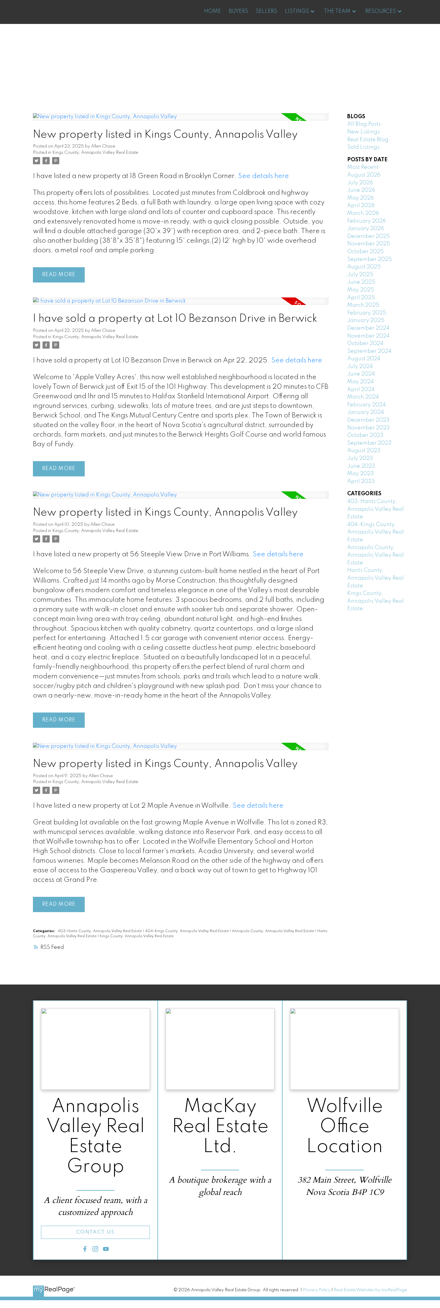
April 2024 (361, 389)
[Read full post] (181, 120)
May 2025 (360, 290)
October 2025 (365, 251)
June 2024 (361, 374)
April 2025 (361, 297)
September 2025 (369, 259)
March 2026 (363, 213)
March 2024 (363, 397)
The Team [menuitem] (337, 11)
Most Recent (362, 167)
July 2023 (360, 458)
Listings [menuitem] (297, 11)
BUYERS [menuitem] (238, 11)
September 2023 (369, 443)
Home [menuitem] (212, 11)
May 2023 (360, 473)
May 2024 (360, 382)
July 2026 (360, 183)
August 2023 (363, 450)
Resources (380, 11)
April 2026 (361, 205)
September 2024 (369, 351)
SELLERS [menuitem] (266, 11)
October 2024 (365, 343)
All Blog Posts (364, 124)
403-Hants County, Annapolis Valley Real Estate (100, 931)
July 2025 (360, 274)
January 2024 (365, 412)
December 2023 (368, 420)
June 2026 (361, 190)
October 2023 (365, 435)
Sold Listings (363, 147)
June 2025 (361, 282)
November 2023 (368, 428)
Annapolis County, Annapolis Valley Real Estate (273, 931)
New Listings (363, 132)
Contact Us (95, 1232)
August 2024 (363, 358)
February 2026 (366, 221)
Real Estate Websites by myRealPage (370, 1290)
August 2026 (363, 175)
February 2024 (366, 405)
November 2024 (368, 336)
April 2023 (361, 481)
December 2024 (368, 328)
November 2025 (368, 244)
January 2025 (365, 320)
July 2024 (360, 366)
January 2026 (365, 228)
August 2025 (364, 267)
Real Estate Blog (368, 139)
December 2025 (368, 236)
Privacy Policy (316, 1290)
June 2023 (361, 466)
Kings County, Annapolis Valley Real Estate (95, 153)
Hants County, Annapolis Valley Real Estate (375, 578)
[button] (95, 1232)
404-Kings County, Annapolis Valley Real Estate (187, 931)
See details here (263, 176)
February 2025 (366, 313)
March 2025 (363, 305)
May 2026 (360, 198)
